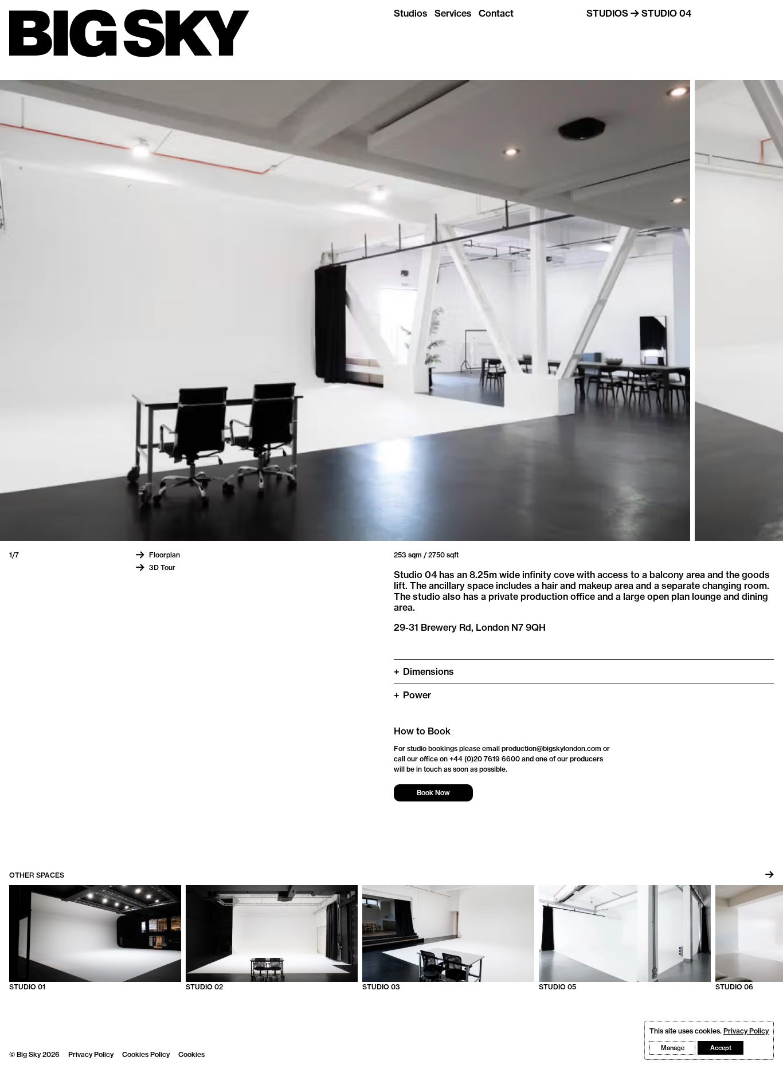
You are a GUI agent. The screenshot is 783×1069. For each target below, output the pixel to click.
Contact (496, 13)
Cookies (191, 1054)
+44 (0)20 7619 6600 (484, 758)
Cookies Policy (146, 1054)
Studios (411, 13)
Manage (672, 1048)
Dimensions (424, 671)
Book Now (433, 792)
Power (412, 695)
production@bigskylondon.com (551, 748)
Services (453, 13)
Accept (720, 1048)
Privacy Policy (90, 1054)
